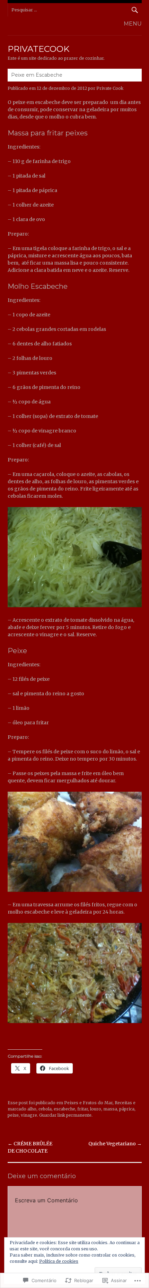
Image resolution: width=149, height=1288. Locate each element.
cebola (45, 1109)
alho (31, 1109)
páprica (126, 1109)
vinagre (29, 1115)
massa (110, 1109)
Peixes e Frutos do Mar (88, 1102)
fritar (82, 1109)
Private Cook (109, 88)
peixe (13, 1115)
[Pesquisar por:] (75, 10)
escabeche (64, 1109)
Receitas (123, 1102)
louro (95, 1109)
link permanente (74, 1115)
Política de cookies (58, 1261)
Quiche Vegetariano (115, 1144)
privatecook (38, 49)
